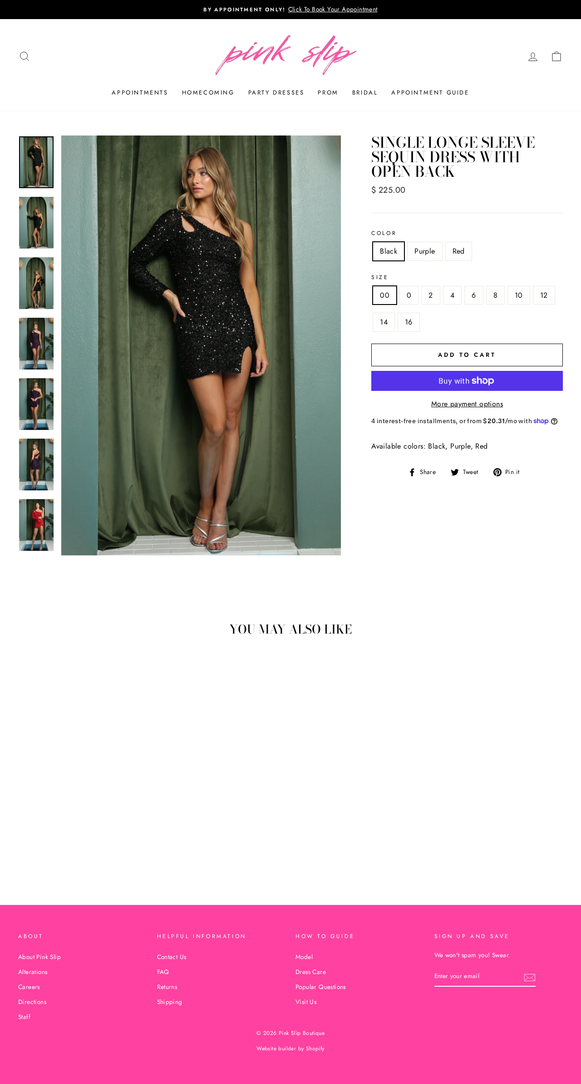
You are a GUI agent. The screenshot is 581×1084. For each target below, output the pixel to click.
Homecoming (208, 92)
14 (384, 322)
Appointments (140, 92)
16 (409, 322)
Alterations (32, 971)
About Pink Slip (39, 956)
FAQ (163, 971)
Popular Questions (320, 986)
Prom (328, 92)
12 (544, 295)
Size (380, 277)
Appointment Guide (430, 92)
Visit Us (305, 1001)
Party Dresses (276, 92)
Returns (167, 986)
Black (388, 251)
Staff (24, 1016)
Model (304, 956)
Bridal (365, 92)
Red (459, 251)
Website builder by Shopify (290, 1048)
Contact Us (172, 956)
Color (384, 233)
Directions (32, 1001)
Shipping (169, 1001)
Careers (29, 986)
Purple (424, 251)
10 (519, 295)
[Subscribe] (530, 977)
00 (384, 295)
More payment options (467, 404)
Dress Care (310, 971)
